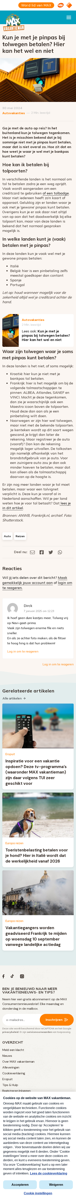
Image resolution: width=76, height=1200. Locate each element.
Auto (7, 536)
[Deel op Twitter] (51, 552)
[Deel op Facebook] (42, 552)
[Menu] (69, 17)
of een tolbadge (56, 193)
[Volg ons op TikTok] (12, 977)
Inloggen (24, 1091)
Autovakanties (13, 113)
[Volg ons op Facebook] (3, 977)
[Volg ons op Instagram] (22, 977)
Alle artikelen (12, 698)
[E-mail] (32, 552)
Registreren (10, 1091)
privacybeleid (10, 1031)
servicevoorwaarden (39, 1031)
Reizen (20, 536)
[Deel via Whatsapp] (60, 552)
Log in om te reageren (22, 651)
